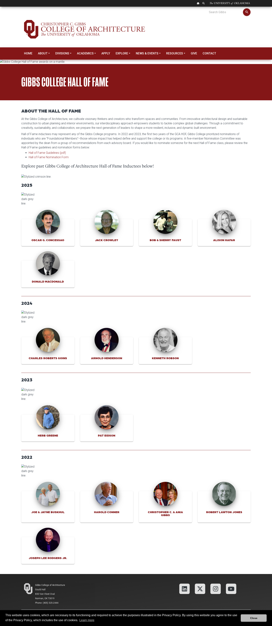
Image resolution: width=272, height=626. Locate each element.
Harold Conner (106, 512)
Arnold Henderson (106, 358)
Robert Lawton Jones (224, 512)
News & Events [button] (147, 53)
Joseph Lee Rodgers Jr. (48, 558)
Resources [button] (174, 53)
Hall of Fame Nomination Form (49, 157)
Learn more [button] (86, 620)
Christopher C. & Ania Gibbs (165, 513)
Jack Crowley (106, 240)
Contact (209, 53)
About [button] (43, 53)
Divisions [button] (62, 53)
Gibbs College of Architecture (50, 585)
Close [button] (253, 618)
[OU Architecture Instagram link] (215, 588)
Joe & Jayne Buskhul (48, 512)
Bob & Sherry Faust (165, 240)
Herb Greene (48, 435)
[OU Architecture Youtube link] (231, 588)
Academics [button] (85, 53)
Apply (105, 53)
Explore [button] (122, 53)
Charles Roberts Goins (48, 358)
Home (28, 53)
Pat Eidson (106, 435)
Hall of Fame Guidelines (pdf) (47, 153)
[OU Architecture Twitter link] (200, 588)
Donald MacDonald (48, 281)
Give (194, 53)
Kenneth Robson (165, 358)
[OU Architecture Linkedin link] (184, 588)
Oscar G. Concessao (47, 240)
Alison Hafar (224, 240)
